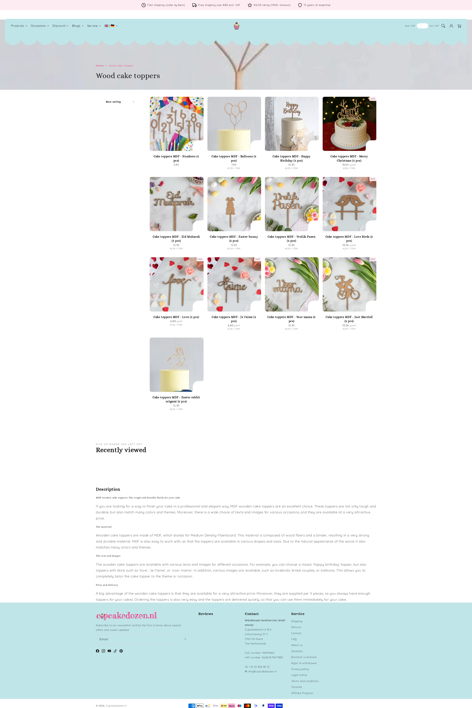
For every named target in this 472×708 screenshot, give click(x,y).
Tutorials (296, 687)
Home (99, 65)
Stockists (297, 651)
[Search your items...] (443, 26)
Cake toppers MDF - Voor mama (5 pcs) (291, 319)
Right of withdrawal (303, 663)
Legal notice (299, 675)
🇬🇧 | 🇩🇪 (109, 26)
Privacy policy (300, 669)
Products (17, 26)
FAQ (294, 639)
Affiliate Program (302, 693)
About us (297, 645)
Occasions (38, 26)
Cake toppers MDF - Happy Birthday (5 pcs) (291, 158)
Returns (296, 627)
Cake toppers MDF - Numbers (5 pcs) (176, 158)
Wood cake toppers (121, 65)
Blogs (76, 26)
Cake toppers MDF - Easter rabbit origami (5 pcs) (176, 399)
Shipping (296, 621)
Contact (296, 633)
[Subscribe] (185, 639)
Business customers (304, 657)
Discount (59, 26)
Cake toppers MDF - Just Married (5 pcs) (349, 319)
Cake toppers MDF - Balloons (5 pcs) (233, 158)
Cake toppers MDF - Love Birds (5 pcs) (349, 238)
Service (92, 26)
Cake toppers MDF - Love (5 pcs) (176, 317)
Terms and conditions (305, 681)
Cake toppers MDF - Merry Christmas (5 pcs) (349, 158)
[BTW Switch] (422, 26)
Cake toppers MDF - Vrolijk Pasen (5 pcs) (291, 238)
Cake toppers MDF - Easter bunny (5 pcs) (234, 238)
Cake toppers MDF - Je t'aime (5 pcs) (234, 319)
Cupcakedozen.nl (116, 705)
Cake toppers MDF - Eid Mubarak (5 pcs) (176, 238)
